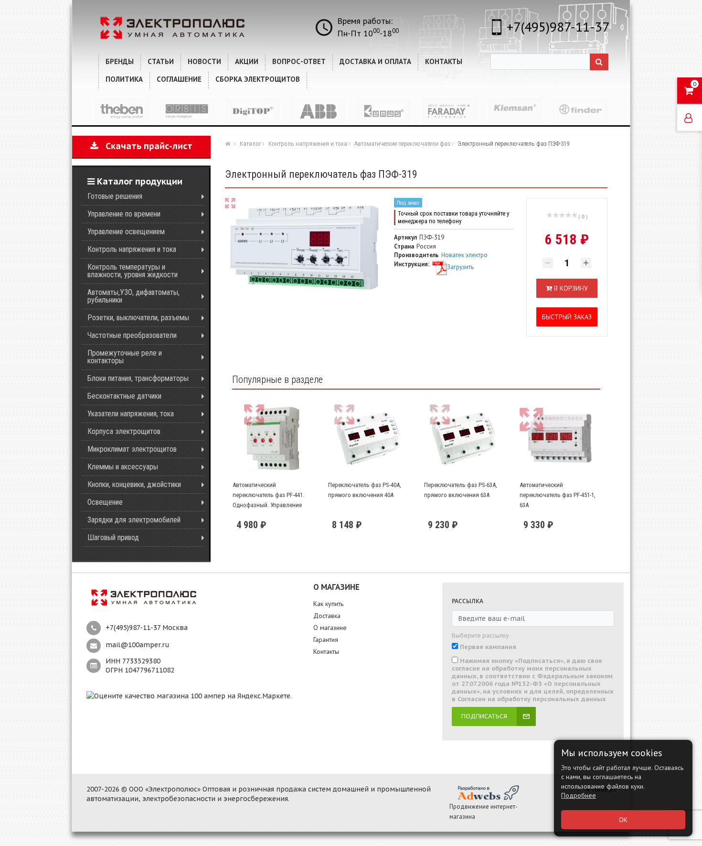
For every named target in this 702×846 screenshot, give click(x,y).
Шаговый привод (113, 537)
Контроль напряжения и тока (131, 249)
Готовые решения (114, 196)
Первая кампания (488, 647)
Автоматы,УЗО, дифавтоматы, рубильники (133, 296)
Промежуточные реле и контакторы (124, 356)
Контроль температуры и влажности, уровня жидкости (132, 270)
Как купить (328, 603)
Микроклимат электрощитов (132, 449)
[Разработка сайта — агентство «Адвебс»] (487, 792)
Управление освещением (126, 231)
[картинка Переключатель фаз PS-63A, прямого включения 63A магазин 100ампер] (464, 438)
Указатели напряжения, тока (130, 413)
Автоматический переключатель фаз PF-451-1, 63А (558, 494)
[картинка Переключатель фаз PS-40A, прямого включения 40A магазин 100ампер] (368, 438)
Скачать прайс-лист (145, 146)
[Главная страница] (229, 143)
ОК (623, 819)
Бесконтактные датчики (124, 396)
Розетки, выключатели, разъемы (138, 317)
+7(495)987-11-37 (558, 26)
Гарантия (325, 639)
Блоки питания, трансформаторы (138, 378)
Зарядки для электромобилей (134, 519)
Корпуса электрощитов (123, 431)
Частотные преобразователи (132, 335)
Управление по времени (123, 213)
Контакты (326, 651)
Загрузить (460, 267)
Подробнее (578, 795)
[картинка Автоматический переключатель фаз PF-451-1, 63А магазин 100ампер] (560, 438)
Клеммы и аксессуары (122, 466)
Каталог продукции (138, 181)
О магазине (330, 627)
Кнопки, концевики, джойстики (134, 484)
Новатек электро (464, 255)
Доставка (326, 615)
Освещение (105, 502)
